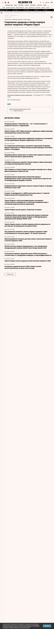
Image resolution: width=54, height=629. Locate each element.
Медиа (45, 5)
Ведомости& (31, 7)
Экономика (21, 5)
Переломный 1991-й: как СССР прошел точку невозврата (27, 12)
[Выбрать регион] (40, 2)
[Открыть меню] (52, 2)
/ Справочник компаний (17, 19)
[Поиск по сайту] (43, 2)
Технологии (39, 5)
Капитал (43, 7)
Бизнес (15, 5)
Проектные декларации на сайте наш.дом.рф (19, 95)
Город (26, 7)
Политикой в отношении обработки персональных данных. (16, 627)
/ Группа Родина (26, 19)
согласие (36, 625)
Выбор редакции (8, 12)
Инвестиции (33, 5)
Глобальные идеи (9, 5)
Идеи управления (20, 7)
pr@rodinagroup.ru (18, 110)
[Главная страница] (25, 2)
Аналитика (37, 7)
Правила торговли (10, 7)
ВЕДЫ (4, 7)
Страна (47, 7)
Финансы (27, 5)
